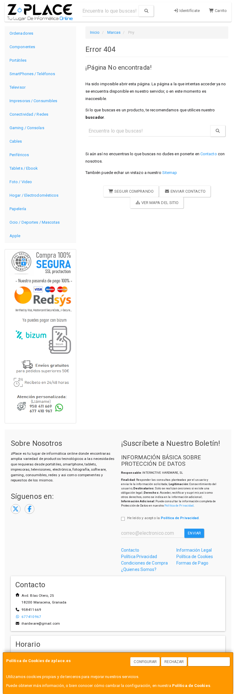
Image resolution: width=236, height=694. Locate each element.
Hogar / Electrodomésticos (34, 195)
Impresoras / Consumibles (33, 100)
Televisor (18, 87)
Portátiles (18, 60)
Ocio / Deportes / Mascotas (35, 222)
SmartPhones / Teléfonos (32, 73)
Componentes (22, 46)
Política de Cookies (191, 685)
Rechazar (174, 662)
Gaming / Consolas (27, 127)
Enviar (194, 533)
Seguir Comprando (133, 191)
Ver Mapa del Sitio (159, 202)
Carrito (220, 10)
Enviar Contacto (188, 191)
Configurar (145, 662)
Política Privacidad (139, 556)
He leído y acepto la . (163, 518)
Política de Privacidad (179, 505)
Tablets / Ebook (24, 168)
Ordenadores (21, 33)
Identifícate (189, 10)
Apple (15, 235)
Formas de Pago (192, 563)
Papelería (18, 208)
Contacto (208, 154)
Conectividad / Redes (29, 114)
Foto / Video (21, 181)
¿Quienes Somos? (139, 569)
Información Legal (194, 550)
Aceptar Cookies (209, 662)
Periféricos (19, 154)
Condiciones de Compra (144, 563)
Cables (16, 141)
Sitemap (169, 172)
